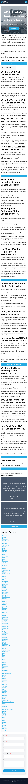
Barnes (4, 678)
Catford (4, 600)
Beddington (5, 665)
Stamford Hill (5, 595)
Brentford (4, 695)
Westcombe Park (6, 570)
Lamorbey (4, 565)
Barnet (3, 654)
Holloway (4, 615)
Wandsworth (5, 658)
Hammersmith (5, 670)
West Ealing (5, 700)
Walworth (4, 606)
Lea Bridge (4, 589)
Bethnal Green (5, 592)
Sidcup (4, 568)
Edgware (4, 683)
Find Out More (14, 457)
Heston (4, 719)
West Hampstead (6, 645)
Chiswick (4, 681)
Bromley (4, 576)
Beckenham (5, 618)
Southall (4, 714)
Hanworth (4, 722)
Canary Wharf (5, 578)
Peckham (4, 601)
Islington (4, 604)
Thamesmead (5, 545)
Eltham (4, 571)
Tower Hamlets (5, 582)
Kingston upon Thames (7, 709)
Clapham (4, 637)
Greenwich (4, 587)
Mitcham (4, 668)
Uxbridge (4, 730)
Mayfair (4, 634)
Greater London (6, 564)
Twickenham (5, 708)
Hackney (4, 590)
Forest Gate (5, 556)
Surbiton (4, 711)
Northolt (4, 712)
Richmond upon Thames (8, 701)
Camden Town (5, 626)
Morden (4, 676)
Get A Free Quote (14, 526)
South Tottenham (6, 596)
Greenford (4, 706)
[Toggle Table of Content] (13, 68)
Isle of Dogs (5, 581)
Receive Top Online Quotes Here (14, 364)
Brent (3, 653)
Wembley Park (5, 686)
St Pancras (4, 620)
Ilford (3, 548)
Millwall (4, 585)
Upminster (4, 535)
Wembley (4, 687)
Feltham (4, 726)
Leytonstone (5, 560)
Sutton (3, 689)
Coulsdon (4, 690)
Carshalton (4, 679)
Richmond (4, 697)
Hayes (3, 720)
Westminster (5, 625)
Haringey (4, 607)
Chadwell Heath (6, 540)
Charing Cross (5, 623)
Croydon (4, 656)
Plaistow (4, 557)
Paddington (5, 639)
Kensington (5, 651)
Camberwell (5, 617)
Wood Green (5, 611)
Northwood (4, 725)
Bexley (4, 559)
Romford (4, 537)
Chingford (4, 574)
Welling (4, 554)
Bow (3, 579)
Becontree (4, 542)
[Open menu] (26, 2)
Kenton (4, 692)
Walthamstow (5, 567)
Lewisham (4, 593)
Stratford (4, 562)
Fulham (4, 662)
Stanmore (4, 694)
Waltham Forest (6, 573)
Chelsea (4, 640)
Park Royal (4, 684)
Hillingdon (4, 728)
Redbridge (4, 549)
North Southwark (6, 614)
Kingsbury (4, 675)
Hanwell (4, 705)
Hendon (4, 659)
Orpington (4, 603)
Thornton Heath (6, 650)
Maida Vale (5, 643)
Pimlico (4, 636)
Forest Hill (4, 612)
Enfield (4, 609)
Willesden (4, 661)
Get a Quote (13, 28)
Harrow (4, 703)
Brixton (4, 629)
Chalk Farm (5, 632)
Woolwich (4, 553)
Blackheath (5, 584)
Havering (4, 543)
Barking (4, 546)
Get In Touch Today (14, 63)
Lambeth (4, 631)
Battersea (4, 647)
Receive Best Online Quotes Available (14, 175)
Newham (4, 551)
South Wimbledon (6, 673)
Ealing (3, 698)
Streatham (4, 642)
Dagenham (4, 538)
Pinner (3, 717)
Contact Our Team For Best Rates (14, 279)
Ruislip (4, 723)
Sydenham (4, 621)
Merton (4, 672)
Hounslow (4, 715)
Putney (4, 667)
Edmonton (4, 598)
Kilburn (4, 648)
